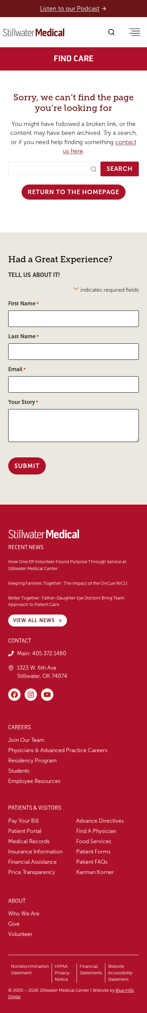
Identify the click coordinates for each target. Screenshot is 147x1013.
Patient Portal (24, 831)
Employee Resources (34, 781)
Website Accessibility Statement (120, 973)
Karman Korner (95, 872)
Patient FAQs (92, 862)
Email (17, 369)
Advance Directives (100, 821)
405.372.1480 (49, 653)
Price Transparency (31, 872)
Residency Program (32, 760)
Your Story (23, 402)
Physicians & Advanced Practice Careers (57, 750)
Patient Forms (93, 851)
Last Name (23, 336)
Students (18, 771)
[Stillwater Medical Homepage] (33, 32)
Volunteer (20, 934)
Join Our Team (26, 740)
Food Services (93, 841)
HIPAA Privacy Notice (62, 973)
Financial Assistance (32, 862)
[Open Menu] (134, 32)
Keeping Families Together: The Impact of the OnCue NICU (67, 583)
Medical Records (29, 841)
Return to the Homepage (73, 192)
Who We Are (23, 913)
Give (13, 924)
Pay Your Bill (23, 821)
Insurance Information (35, 851)
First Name (23, 303)
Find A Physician (96, 831)
